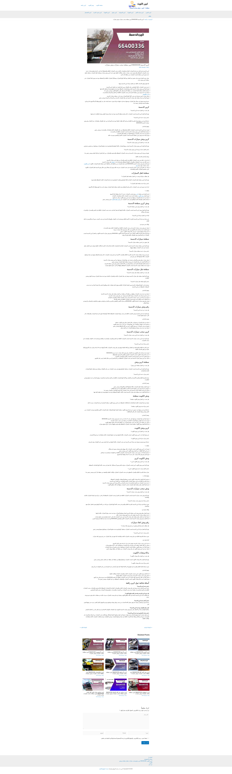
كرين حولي (114, 12)
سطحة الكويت (99, 5)
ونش (137, 165)
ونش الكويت (91, 5)
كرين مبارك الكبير (139, 12)
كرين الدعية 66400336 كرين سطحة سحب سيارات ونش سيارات (117, 652)
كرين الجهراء (130, 12)
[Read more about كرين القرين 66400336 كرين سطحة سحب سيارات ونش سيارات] (139, 644)
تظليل (149, 16)
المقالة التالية (83, 627)
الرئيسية (150, 19)
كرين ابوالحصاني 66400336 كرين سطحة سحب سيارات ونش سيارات (95, 673)
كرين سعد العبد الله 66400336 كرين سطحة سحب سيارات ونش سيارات (140, 673)
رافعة (146, 19)
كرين (137, 194)
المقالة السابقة (148, 627)
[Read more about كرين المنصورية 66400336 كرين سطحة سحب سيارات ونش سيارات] (93, 644)
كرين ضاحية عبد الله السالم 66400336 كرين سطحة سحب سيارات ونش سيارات (116, 693)
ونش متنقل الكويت (116, 199)
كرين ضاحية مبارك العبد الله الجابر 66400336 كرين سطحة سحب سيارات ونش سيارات (93, 694)
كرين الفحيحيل (88, 12)
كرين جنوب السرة (97, 12)
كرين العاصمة (146, 94)
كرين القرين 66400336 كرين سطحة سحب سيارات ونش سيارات (140, 652)
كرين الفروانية (122, 12)
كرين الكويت (87, 163)
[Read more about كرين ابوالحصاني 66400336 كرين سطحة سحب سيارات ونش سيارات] (93, 664)
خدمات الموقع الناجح (104, 768)
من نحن (150, 764)
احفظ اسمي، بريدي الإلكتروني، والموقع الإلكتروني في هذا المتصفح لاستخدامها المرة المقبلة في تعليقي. (124, 738)
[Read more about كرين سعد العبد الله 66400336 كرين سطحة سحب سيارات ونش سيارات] (139, 664)
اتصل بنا (150, 757)
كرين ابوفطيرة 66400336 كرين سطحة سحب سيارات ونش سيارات (139, 693)
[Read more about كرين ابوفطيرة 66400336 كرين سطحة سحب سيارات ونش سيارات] (139, 684)
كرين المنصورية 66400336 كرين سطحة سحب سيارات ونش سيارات (93, 652)
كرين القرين (148, 12)
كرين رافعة (83, 5)
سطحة (113, 162)
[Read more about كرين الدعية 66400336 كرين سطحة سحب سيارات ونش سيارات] (116, 644)
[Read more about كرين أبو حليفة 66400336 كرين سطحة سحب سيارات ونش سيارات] (116, 664)
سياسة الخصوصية (148, 759)
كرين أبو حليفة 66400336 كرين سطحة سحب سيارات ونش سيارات (116, 673)
